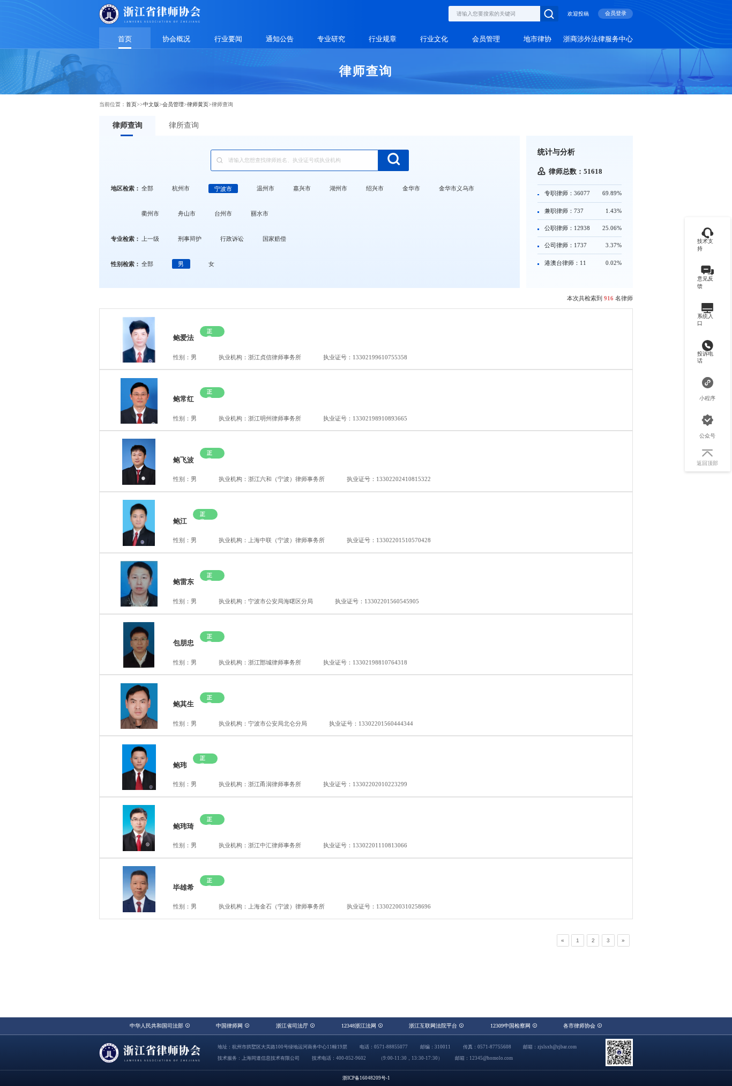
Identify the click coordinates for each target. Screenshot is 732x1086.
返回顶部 (707, 463)
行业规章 (383, 39)
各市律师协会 (580, 1026)
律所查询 (184, 125)
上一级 (150, 238)
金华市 (411, 188)
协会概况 (176, 39)
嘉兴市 (302, 188)
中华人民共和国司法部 (157, 1026)
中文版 (151, 104)
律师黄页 (197, 104)
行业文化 (434, 39)
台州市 (223, 213)
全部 (147, 188)
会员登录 (615, 13)
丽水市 (259, 213)
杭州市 (181, 188)
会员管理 (486, 39)
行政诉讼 (232, 238)
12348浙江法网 (359, 1026)
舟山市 (187, 213)
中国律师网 (230, 1026)
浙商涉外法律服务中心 (598, 39)
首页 (125, 39)
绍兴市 (375, 188)
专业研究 (331, 39)
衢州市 (150, 213)
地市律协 (537, 39)
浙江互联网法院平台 (434, 1026)
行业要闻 (228, 39)
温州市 (265, 188)
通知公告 (280, 39)
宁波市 (223, 188)
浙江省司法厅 (293, 1026)
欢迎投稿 (578, 14)
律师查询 (128, 125)
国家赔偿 (274, 238)
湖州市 (338, 188)
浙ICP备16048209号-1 (366, 1078)
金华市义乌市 (456, 188)
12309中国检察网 (511, 1026)
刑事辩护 (189, 238)
